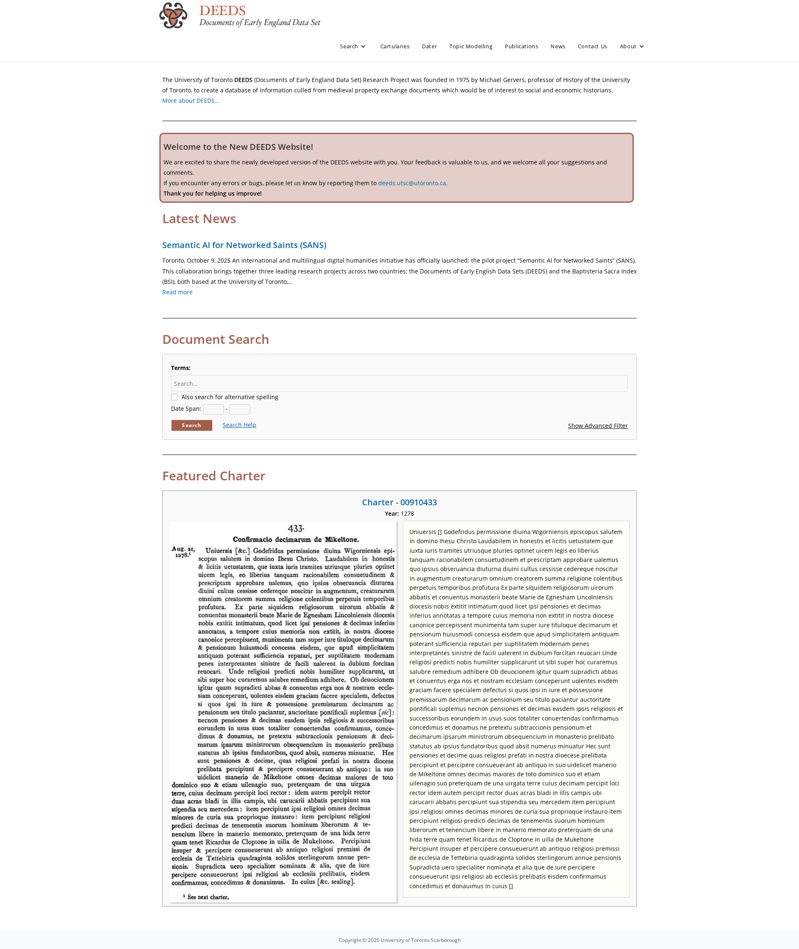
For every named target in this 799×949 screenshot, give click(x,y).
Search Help (239, 425)
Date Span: (186, 408)
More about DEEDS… (190, 100)
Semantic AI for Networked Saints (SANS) (244, 245)
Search (191, 425)
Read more (177, 292)
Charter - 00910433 (399, 502)
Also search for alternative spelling (229, 397)
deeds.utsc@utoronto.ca (412, 183)
